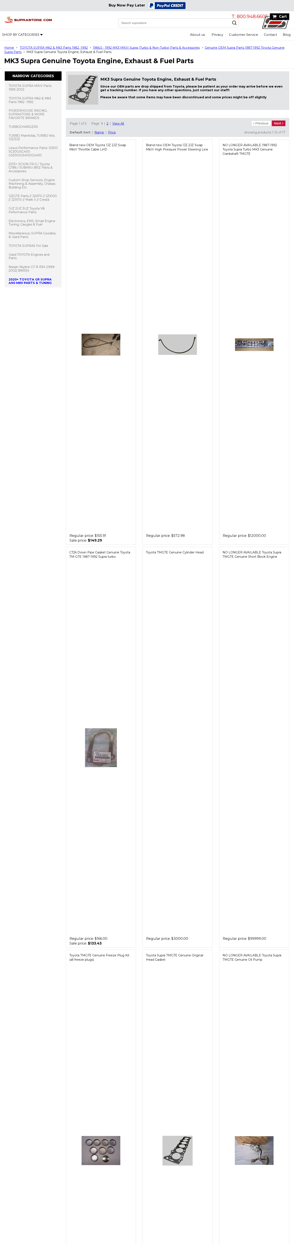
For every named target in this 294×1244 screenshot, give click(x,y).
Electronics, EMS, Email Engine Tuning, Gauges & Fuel (32, 223)
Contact (270, 35)
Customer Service (243, 35)
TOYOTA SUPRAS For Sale (28, 246)
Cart (283, 16)
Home (9, 48)
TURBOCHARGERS (23, 127)
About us (197, 35)
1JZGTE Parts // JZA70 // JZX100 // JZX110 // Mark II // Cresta (33, 198)
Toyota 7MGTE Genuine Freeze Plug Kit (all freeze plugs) (99, 957)
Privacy (217, 35)
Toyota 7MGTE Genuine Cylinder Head (175, 552)
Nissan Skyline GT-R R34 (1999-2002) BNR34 (32, 269)
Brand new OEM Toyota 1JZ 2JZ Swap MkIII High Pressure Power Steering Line (177, 147)
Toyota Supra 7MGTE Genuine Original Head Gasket (174, 957)
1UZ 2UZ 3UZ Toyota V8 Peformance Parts (27, 210)
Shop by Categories (20, 35)
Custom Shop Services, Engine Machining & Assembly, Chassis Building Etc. (32, 183)
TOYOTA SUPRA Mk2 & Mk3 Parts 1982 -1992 (54, 48)
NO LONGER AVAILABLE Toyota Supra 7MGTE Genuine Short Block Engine (252, 554)
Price (112, 132)
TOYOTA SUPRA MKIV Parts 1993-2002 (30, 87)
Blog (287, 35)
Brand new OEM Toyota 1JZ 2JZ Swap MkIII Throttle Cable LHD (97, 147)
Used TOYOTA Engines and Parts (29, 256)
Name (99, 132)
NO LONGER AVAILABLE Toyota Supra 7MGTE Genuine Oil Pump (252, 957)
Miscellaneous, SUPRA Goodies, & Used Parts (32, 235)
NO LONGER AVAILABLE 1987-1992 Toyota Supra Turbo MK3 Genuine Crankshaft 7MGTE (250, 149)
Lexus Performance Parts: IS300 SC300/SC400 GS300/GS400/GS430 (33, 151)
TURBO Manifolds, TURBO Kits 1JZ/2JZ (32, 137)
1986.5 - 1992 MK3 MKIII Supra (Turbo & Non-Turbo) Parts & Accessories (146, 48)
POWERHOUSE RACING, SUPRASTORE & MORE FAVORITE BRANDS (28, 114)
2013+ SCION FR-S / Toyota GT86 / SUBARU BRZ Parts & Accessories (31, 167)
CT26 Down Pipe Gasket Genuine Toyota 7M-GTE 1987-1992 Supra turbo (99, 554)
